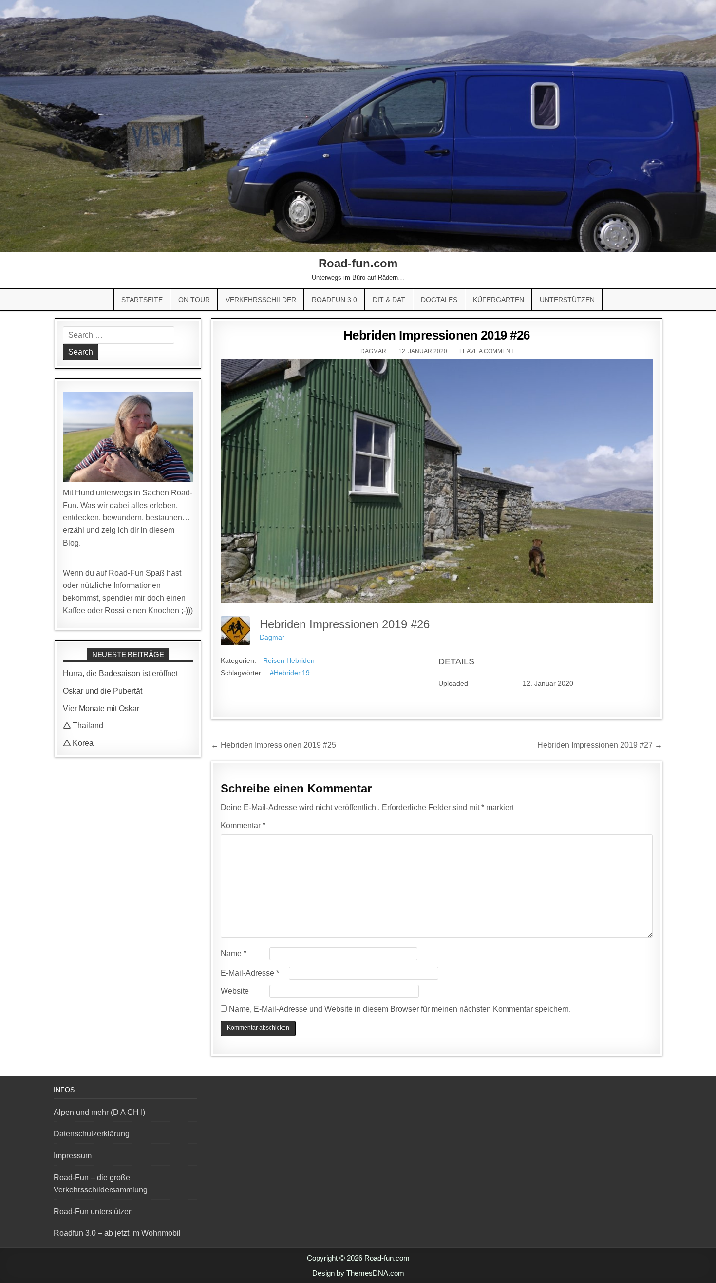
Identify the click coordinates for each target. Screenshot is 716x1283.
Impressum (73, 1155)
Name (233, 953)
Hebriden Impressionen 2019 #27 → (599, 745)
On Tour (194, 299)
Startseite (142, 299)
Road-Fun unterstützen (93, 1212)
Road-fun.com (358, 263)
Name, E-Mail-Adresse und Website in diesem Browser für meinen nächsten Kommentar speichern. (400, 1009)
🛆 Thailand (83, 725)
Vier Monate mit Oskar (101, 708)
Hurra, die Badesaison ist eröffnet (120, 673)
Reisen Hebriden (289, 660)
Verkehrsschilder (261, 299)
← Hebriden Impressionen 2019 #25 (273, 745)
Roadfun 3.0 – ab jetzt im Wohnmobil (117, 1233)
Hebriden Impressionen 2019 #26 (436, 335)
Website (235, 991)
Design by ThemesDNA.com (358, 1273)
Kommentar (243, 825)
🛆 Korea (78, 743)
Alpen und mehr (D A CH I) (99, 1112)
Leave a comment (486, 351)
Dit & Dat (389, 299)
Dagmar (373, 351)
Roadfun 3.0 (334, 299)
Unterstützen (567, 299)
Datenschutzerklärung (92, 1134)
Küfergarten (498, 299)
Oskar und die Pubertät (102, 691)
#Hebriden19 (290, 673)
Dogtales (439, 299)
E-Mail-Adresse (250, 973)
